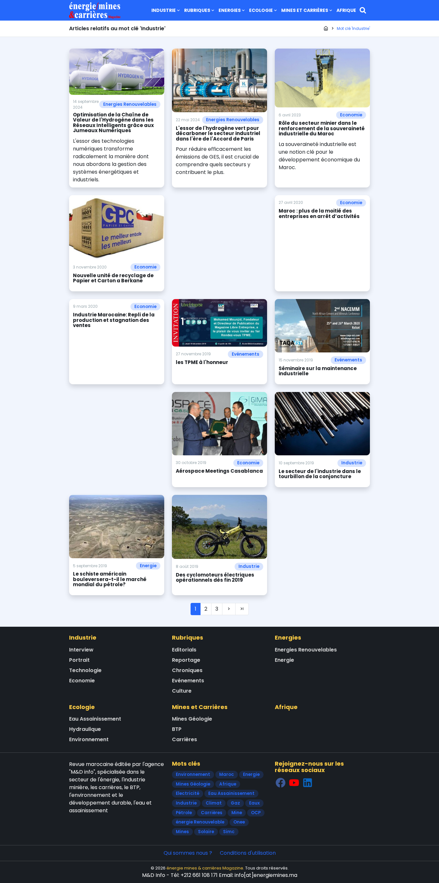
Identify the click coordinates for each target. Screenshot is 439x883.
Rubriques (197, 10)
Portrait (79, 660)
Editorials (184, 649)
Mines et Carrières (304, 10)
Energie (148, 566)
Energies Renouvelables (130, 104)
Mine (236, 813)
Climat (214, 803)
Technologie (85, 670)
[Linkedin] (307, 782)
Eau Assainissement (95, 719)
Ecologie (261, 10)
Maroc (226, 774)
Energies (230, 10)
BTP (177, 729)
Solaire (206, 832)
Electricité (187, 793)
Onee (239, 822)
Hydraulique (85, 729)
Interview (81, 649)
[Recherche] (363, 10)
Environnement (89, 739)
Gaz (235, 803)
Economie (351, 115)
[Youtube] (294, 782)
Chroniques (187, 670)
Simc (229, 832)
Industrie (163, 10)
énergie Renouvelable (200, 822)
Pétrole (184, 813)
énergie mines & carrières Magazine (204, 868)
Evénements (245, 354)
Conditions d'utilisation (248, 853)
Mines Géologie (192, 719)
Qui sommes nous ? (188, 853)
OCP (256, 813)
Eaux (254, 803)
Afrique (346, 10)
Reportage (186, 660)
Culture (182, 691)
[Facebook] (280, 782)
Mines (182, 832)
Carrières (184, 739)
